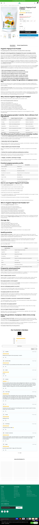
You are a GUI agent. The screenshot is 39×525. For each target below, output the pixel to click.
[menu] (1, 3)
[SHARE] (37, 32)
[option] (9, 19)
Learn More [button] (7, 523)
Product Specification (22, 45)
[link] (6, 478)
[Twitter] (7, 512)
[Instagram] (5, 512)
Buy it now (29, 35)
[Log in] (34, 3)
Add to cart (28, 32)
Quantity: (21, 26)
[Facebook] (2, 512)
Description (12, 45)
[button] (1, 36)
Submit (19, 507)
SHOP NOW (23, 0)
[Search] (4, 3)
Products (5, 5)
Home (2, 5)
